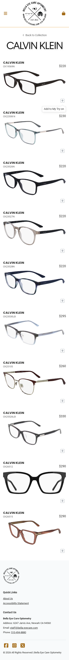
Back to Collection (36, 35)
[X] (23, 646)
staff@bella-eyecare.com (24, 627)
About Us (8, 598)
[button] (5, 13)
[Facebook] (6, 646)
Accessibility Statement (16, 603)
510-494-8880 (18, 632)
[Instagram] (14, 646)
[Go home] (34, 13)
